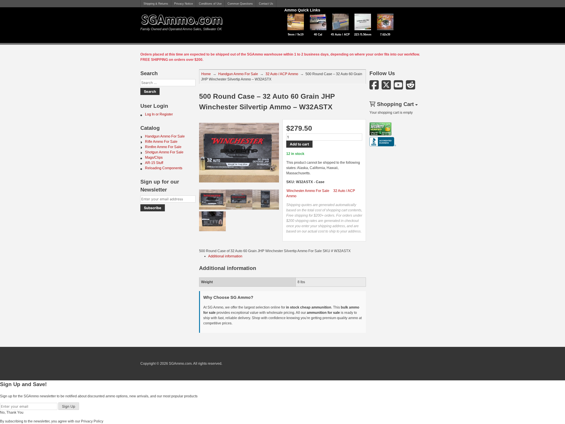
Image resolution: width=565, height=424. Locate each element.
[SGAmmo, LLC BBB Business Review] (382, 145)
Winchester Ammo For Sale (307, 191)
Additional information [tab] (225, 256)
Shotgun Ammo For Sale (164, 152)
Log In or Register (159, 114)
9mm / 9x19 (295, 34)
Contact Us (266, 3)
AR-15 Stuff (154, 163)
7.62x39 (385, 34)
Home (206, 74)
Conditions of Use (210, 3)
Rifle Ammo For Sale (161, 141)
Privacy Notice (183, 3)
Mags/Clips (154, 157)
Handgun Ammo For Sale (165, 136)
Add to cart (299, 144)
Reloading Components (163, 168)
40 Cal (318, 34)
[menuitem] (168, 114)
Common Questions (240, 3)
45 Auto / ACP (340, 34)
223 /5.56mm (362, 34)
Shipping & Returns (155, 3)
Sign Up (68, 406)
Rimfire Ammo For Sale (163, 147)
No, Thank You (11, 412)
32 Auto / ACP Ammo (282, 74)
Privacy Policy (92, 421)
